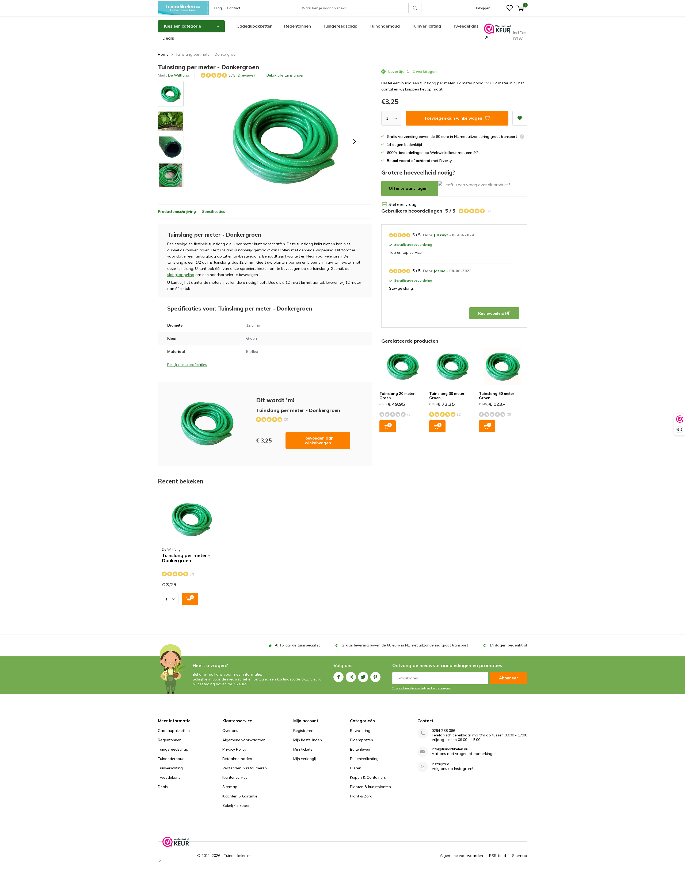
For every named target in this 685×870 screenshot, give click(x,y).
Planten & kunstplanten (370, 786)
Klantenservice (235, 777)
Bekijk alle (286, 75)
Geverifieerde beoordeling (412, 245)
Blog (218, 8)
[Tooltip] (522, 137)
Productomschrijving (177, 211)
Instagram (351, 677)
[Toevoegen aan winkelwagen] (190, 599)
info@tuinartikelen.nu (450, 749)
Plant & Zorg (361, 796)
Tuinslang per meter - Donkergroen (186, 558)
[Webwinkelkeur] (486, 37)
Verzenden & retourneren (244, 768)
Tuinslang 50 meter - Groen (498, 395)
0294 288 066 (443, 730)
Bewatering (360, 730)
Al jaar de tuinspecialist (297, 645)
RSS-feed (497, 855)
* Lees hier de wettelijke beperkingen (421, 688)
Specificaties (213, 211)
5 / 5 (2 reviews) (242, 75)
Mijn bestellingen (307, 739)
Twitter (363, 677)
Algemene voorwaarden (243, 739)
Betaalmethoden (237, 758)
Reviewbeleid (491, 313)
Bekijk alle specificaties (187, 364)
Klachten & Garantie (239, 796)
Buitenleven (360, 749)
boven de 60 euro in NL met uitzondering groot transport (404, 645)
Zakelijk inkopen (236, 805)
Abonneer (508, 677)
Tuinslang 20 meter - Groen (398, 395)
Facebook (338, 677)
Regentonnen (297, 26)
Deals (168, 38)
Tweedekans (465, 26)
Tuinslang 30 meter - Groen (448, 395)
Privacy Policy (234, 749)
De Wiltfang (178, 75)
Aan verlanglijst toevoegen (519, 118)
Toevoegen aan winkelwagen (318, 440)
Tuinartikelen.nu (238, 855)
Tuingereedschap (340, 26)
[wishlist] (510, 8)
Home (163, 54)
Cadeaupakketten (254, 26)
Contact (233, 8)
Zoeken (415, 8)
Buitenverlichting (364, 758)
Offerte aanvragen (408, 188)
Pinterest (375, 677)
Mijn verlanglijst (306, 758)
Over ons (230, 730)
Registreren (303, 730)
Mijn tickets (302, 749)
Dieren (355, 768)
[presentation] (354, 141)
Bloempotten (361, 739)
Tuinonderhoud (384, 26)
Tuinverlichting (426, 26)
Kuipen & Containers (368, 777)
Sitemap (229, 786)
